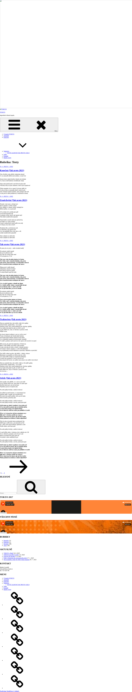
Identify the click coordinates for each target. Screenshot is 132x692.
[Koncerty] (17, 632)
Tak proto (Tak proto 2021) (12, 244)
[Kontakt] (17, 674)
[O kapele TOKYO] (17, 605)
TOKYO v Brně (8, 553)
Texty (5, 545)
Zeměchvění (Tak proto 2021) (13, 200)
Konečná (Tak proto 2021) (12, 170)
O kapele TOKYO (9, 134)
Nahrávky (6, 151)
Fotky (5, 154)
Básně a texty (7, 158)
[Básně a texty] (17, 688)
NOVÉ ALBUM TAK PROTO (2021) (18, 153)
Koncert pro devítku (9, 556)
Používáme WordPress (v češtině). (9, 691)
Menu (56, 131)
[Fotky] (17, 660)
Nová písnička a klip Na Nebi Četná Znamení (17, 559)
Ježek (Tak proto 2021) (10, 378)
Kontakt (6, 156)
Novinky (6, 544)
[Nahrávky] (17, 646)
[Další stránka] (18, 473)
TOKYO (2, 112)
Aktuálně (6, 136)
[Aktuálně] (17, 619)
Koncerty (6, 137)
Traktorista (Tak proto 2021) (13, 319)
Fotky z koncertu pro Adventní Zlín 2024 (15, 558)
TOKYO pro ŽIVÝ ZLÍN (11, 555)
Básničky (6, 540)
